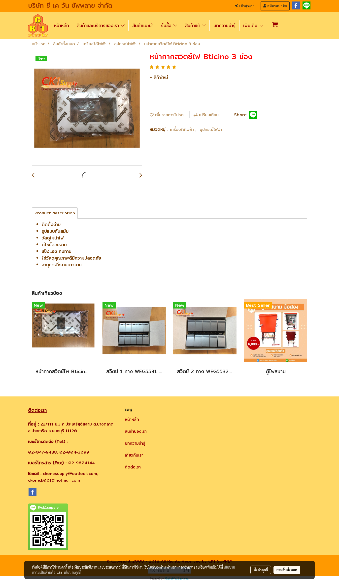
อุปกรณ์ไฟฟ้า (211, 129)
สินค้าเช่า (193, 25)
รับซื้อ (167, 25)
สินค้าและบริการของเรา (99, 25)
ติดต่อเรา (133, 467)
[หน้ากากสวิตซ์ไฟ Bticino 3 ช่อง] (87, 109)
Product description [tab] (54, 213)
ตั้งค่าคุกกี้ (261, 570)
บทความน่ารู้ (224, 25)
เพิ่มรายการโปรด (169, 115)
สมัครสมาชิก (276, 6)
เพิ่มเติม (251, 25)
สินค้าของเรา (136, 431)
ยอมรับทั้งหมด (286, 570)
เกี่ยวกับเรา (134, 455)
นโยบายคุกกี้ (72, 572)
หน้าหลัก (61, 25)
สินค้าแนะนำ (142, 25)
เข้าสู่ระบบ (247, 6)
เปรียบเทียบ (208, 115)
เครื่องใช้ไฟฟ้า (182, 129)
